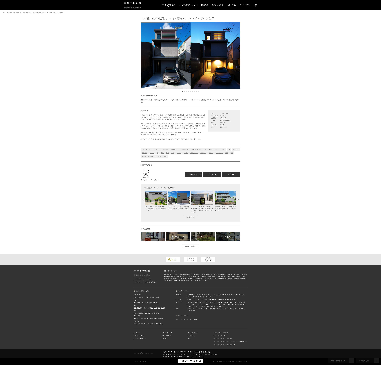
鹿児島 (156, 323)
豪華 (226, 153)
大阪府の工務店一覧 (11, 12)
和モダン (230, 308)
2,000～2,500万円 (200, 295)
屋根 (167, 153)
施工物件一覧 (190, 217)
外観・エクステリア (147, 149)
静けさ (211, 153)
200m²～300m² (206, 299)
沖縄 (160, 323)
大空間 (214, 302)
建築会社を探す (217, 5)
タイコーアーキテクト (22, 12)
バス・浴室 (202, 306)
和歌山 (157, 313)
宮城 (153, 297)
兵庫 (138, 313)
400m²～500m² (226, 299)
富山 (138, 308)
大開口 (226, 302)
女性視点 (144, 153)
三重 (153, 313)
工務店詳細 (212, 174)
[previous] (165, 55)
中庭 (203, 237)
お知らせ (137, 333)
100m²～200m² (197, 299)
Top (3, 12)
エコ (159, 156)
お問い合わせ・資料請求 (221, 333)
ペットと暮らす (185, 149)
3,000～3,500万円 (223, 295)
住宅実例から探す (167, 333)
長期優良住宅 (174, 149)
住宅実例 (204, 5)
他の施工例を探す (190, 246)
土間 (224, 304)
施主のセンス (219, 153)
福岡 (135, 323)
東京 (135, 302)
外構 (224, 149)
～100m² (189, 299)
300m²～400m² (216, 299)
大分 (149, 323)
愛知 (159, 308)
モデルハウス (245, 5)
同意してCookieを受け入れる (191, 361)
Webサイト (194, 174)
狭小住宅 (158, 149)
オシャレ (217, 149)
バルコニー (220, 302)
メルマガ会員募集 (151, 282)
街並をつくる (152, 156)
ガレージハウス (178, 237)
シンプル (179, 153)
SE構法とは (191, 335)
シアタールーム (193, 306)
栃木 (154, 302)
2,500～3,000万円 (211, 295)
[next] (215, 55)
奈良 (149, 313)
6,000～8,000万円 (198, 297)
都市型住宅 (236, 149)
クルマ (144, 156)
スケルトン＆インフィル (236, 302)
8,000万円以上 (209, 297)
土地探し (164, 338)
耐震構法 (165, 149)
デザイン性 (203, 153)
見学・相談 (231, 5)
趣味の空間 (192, 310)
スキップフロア (205, 304)
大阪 (135, 313)
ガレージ (152, 153)
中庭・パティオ (206, 302)
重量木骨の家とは (168, 5)
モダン (186, 153)
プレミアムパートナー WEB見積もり (224, 344)
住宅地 (165, 156)
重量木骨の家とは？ (170, 271)
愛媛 (155, 318)
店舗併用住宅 (214, 306)
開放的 (210, 308)
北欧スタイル (217, 308)
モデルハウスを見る (140, 338)
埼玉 (143, 302)
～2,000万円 (190, 295)
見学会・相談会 (139, 335)
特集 (255, 5)
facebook (147, 279)
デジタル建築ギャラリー (188, 5)
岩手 (146, 297)
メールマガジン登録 (219, 335)
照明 (232, 153)
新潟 (135, 308)
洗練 (172, 153)
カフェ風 (224, 308)
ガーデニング (208, 149)
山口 (148, 318)
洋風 (229, 149)
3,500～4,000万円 (234, 295)
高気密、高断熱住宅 (197, 149)
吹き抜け (228, 237)
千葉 (147, 302)
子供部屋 (228, 304)
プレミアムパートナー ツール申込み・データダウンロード (230, 341)
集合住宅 (221, 306)
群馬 (157, 302)
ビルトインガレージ (195, 302)
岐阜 (155, 308)
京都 (142, 313)
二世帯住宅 (235, 304)
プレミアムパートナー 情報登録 (223, 338)
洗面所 (208, 306)
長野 (152, 308)
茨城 (150, 302)
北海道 (136, 297)
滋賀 (145, 313)
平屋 (153, 237)
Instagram (138, 282)
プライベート (194, 153)
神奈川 (139, 302)
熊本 (145, 323)
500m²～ (234, 299)
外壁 (162, 153)
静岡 (162, 308)
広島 (135, 318)
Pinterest (138, 279)
